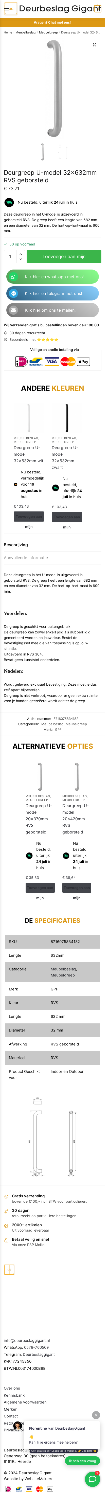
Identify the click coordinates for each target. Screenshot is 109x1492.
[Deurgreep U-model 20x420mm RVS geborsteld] (77, 776)
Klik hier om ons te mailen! (50, 310)
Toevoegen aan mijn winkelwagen (64, 258)
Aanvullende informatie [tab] (26, 557)
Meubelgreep (48, 32)
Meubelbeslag (25, 32)
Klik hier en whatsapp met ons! (54, 276)
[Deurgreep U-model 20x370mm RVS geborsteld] (40, 776)
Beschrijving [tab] (16, 544)
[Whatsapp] (13, 276)
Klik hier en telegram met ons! (53, 293)
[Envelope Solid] (13, 310)
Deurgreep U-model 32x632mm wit (28, 454)
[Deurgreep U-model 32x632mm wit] (29, 418)
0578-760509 (36, 1347)
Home (8, 32)
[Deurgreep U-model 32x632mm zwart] (67, 418)
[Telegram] (13, 293)
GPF (58, 729)
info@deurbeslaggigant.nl (27, 1340)
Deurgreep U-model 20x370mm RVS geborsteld (39, 818)
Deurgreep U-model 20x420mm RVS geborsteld (75, 818)
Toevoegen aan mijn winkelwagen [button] (29, 518)
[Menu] (11, 9)
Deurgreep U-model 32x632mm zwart (65, 457)
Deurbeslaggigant (39, 1354)
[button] (94, 45)
